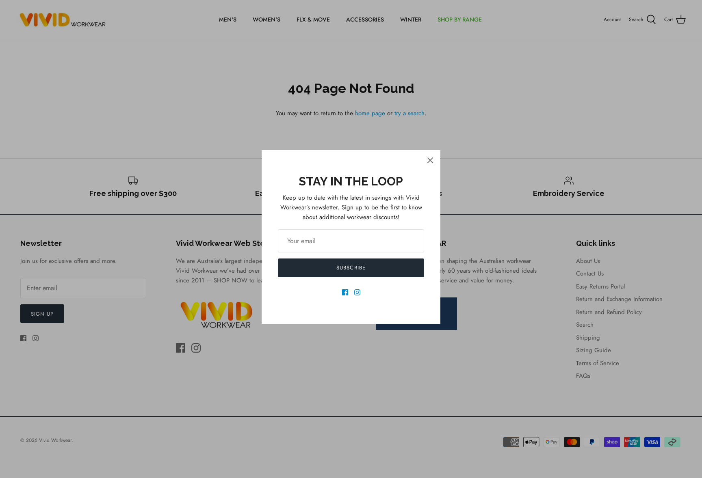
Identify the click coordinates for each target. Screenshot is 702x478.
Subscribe (350, 267)
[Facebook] (345, 292)
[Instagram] (357, 292)
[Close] (430, 160)
